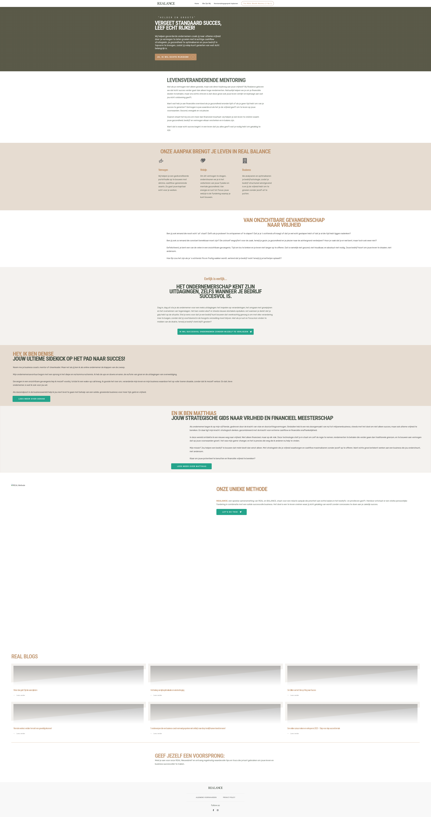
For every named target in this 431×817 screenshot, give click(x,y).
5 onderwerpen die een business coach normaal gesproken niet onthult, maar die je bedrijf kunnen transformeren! (215, 720)
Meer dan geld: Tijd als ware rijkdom (78, 682)
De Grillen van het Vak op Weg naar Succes (352, 682)
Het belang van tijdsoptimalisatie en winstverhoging (215, 682)
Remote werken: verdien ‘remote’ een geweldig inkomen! (78, 720)
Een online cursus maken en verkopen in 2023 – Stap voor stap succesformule (352, 720)
